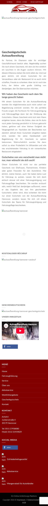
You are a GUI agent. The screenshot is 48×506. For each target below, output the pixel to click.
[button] (10, 346)
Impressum (21, 500)
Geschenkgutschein (10, 400)
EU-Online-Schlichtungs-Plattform (24, 496)
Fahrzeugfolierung (9, 376)
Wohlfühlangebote (10, 395)
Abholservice (7, 390)
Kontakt (5, 404)
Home (4, 371)
